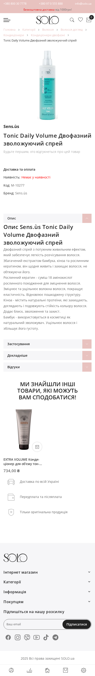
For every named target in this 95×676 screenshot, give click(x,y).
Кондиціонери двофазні (48, 35)
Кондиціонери (13, 35)
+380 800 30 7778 (15, 4)
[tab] (47, 218)
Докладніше (17, 355)
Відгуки (13, 367)
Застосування (18, 344)
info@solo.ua (83, 4)
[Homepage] (47, 670)
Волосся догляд (72, 29)
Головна (9, 29)
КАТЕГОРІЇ (28, 29)
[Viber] (27, 637)
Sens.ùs (21, 193)
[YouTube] (36, 637)
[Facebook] (8, 637)
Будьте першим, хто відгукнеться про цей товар (41, 151)
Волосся (48, 29)
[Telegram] (55, 637)
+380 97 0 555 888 (51, 4)
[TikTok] (46, 637)
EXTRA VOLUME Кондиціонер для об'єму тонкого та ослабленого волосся (21, 461)
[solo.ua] (47, 20)
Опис (11, 218)
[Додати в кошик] (37, 446)
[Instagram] (18, 637)
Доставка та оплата (19, 169)
